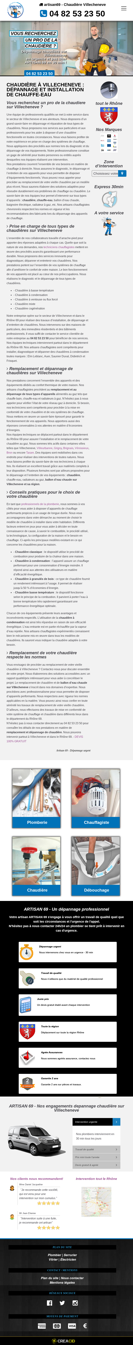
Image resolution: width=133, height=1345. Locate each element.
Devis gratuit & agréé (86, 1165)
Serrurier (70, 1255)
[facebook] (49, 1304)
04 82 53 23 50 (77, 13)
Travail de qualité (84, 1149)
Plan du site (49, 1278)
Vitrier (53, 1259)
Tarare (30, 452)
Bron (9, 452)
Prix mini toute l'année (87, 1157)
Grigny (58, 448)
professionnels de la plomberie (40, 504)
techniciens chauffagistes (58, 247)
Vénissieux (81, 448)
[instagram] (75, 1304)
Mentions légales (62, 1282)
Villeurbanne (44, 448)
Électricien (68, 1259)
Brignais (68, 448)
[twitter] (62, 1304)
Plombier (54, 1255)
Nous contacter (72, 1278)
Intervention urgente (86, 1121)
